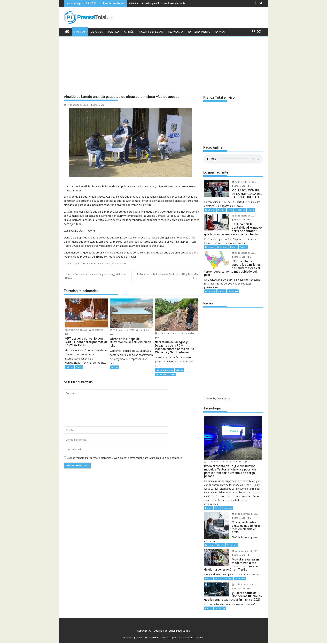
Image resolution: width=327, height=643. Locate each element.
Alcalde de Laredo (95, 263)
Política (113, 31)
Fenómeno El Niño (164, 370)
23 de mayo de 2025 (77, 329)
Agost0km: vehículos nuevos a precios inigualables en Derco (96, 276)
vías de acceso (119, 263)
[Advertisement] (163, 62)
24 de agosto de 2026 (245, 215)
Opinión (129, 31)
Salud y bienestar (151, 31)
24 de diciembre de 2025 (246, 513)
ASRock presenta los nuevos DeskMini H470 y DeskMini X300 (167, 276)
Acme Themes (195, 637)
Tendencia (161, 374)
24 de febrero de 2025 (168, 333)
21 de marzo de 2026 (217, 461)
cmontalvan (98, 104)
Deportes (97, 31)
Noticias (80, 31)
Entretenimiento (199, 31)
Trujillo (79, 367)
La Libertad (210, 209)
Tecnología (175, 31)
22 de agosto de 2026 (245, 252)
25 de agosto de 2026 (245, 182)
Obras (108, 263)
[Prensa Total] (67, 31)
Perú (78, 263)
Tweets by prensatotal (216, 398)
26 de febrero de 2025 (123, 330)
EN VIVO (220, 31)
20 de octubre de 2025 (245, 584)
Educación (210, 247)
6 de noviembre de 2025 (246, 551)
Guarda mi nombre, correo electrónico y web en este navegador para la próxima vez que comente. (125, 457)
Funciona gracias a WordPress (141, 637)
